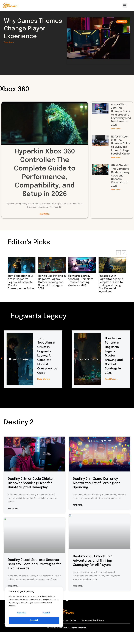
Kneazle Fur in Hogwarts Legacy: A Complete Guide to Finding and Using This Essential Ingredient (80, 284)
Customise (21, 613)
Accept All (34, 620)
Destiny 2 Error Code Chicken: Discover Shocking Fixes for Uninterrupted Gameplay (32, 483)
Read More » (9, 42)
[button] (124, 5)
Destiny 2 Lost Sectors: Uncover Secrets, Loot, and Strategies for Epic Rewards (34, 564)
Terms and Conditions (92, 620)
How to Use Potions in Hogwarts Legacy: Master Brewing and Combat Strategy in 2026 (21, 282)
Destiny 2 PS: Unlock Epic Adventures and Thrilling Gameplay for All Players (93, 561)
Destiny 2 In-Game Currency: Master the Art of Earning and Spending (97, 483)
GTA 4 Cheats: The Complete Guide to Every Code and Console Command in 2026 (120, 175)
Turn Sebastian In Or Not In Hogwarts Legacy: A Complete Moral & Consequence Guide (47, 355)
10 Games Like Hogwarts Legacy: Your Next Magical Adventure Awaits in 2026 (111, 282)
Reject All (46, 613)
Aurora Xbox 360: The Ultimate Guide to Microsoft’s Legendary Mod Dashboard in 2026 (121, 114)
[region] (34, 607)
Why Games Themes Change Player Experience (33, 29)
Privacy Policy (69, 620)
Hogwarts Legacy (20, 359)
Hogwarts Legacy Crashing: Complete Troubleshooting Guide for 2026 (50, 281)
